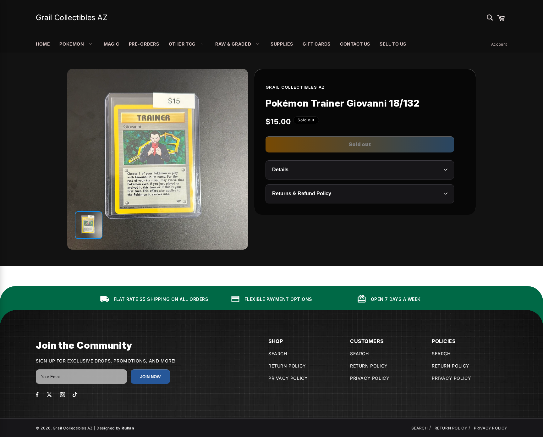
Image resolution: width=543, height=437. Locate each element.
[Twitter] (49, 394)
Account (499, 44)
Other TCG (182, 44)
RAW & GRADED (233, 44)
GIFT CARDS (317, 44)
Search (277, 353)
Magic (111, 44)
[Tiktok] (75, 394)
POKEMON (71, 44)
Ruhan (128, 428)
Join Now (150, 376)
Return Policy (287, 365)
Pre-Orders (144, 44)
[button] (501, 17)
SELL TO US (393, 44)
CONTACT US (355, 44)
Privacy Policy (288, 378)
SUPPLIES (282, 44)
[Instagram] (62, 394)
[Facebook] (37, 394)
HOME (43, 44)
